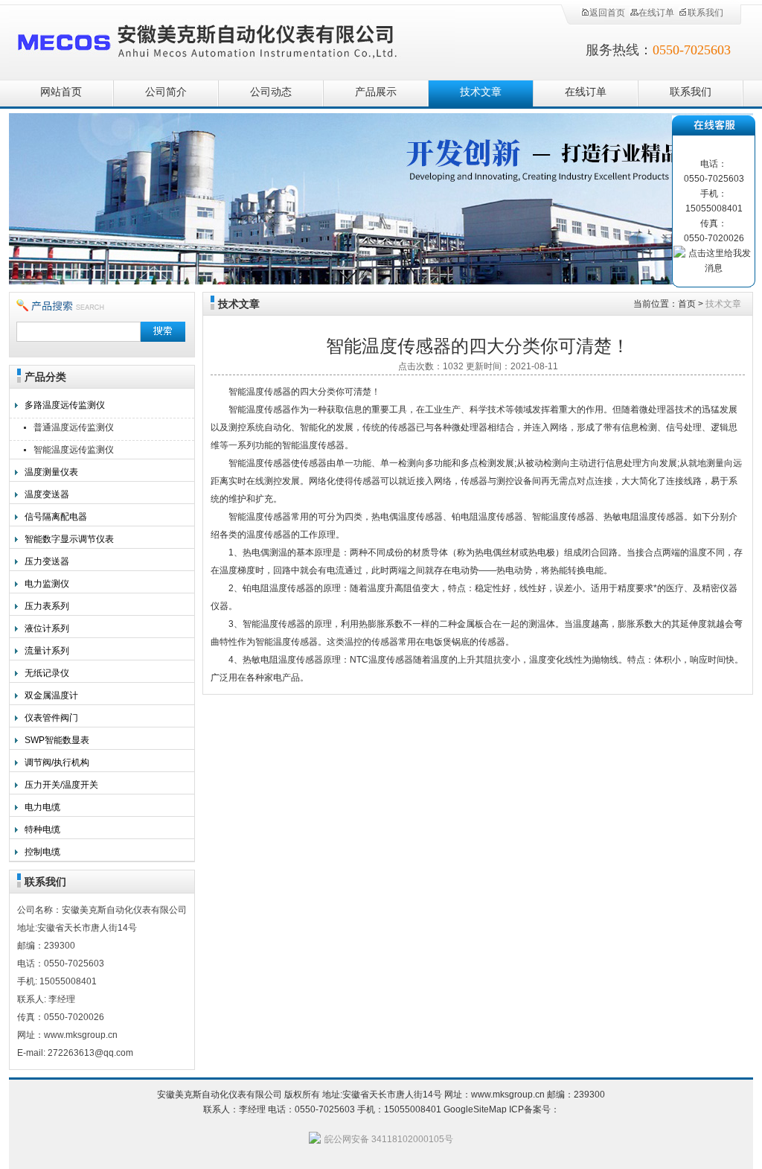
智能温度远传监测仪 (73, 450)
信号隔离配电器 (56, 517)
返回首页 (607, 12)
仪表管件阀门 (51, 718)
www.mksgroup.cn (508, 1094)
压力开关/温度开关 (61, 785)
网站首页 (61, 92)
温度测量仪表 (51, 472)
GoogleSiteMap (475, 1109)
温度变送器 (47, 494)
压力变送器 (47, 561)
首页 (687, 304)
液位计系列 (47, 628)
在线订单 (656, 12)
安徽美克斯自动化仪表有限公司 (232, 39)
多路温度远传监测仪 (65, 405)
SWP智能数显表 (57, 740)
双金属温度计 (51, 695)
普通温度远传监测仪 (73, 427)
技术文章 (481, 92)
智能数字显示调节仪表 (69, 539)
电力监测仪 (47, 584)
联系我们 (705, 12)
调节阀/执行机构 (57, 762)
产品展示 (376, 92)
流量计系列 (47, 651)
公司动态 (271, 92)
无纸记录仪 (47, 673)
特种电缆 (42, 829)
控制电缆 (42, 852)
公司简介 (166, 92)
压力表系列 (47, 606)
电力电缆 (42, 807)
